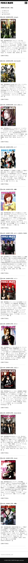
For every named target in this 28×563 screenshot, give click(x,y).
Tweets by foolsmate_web (7, 554)
